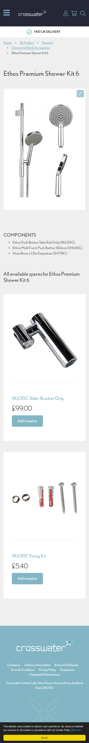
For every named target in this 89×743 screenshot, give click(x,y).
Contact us (14, 665)
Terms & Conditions (23, 670)
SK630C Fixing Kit (29, 556)
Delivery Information (37, 665)
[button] (65, 13)
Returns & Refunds (66, 665)
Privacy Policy (47, 670)
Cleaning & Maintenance (44, 674)
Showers (47, 43)
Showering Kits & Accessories (31, 48)
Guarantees (67, 670)
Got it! (44, 737)
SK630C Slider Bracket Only (38, 398)
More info (76, 730)
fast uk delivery (47, 31)
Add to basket (27, 421)
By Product (27, 43)
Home (7, 43)
